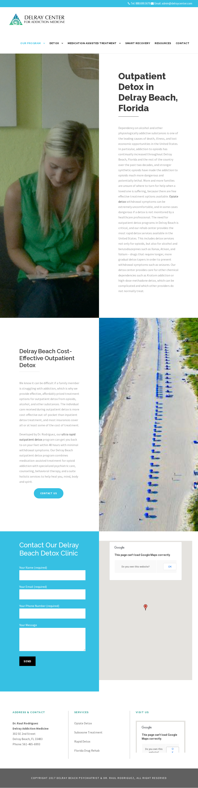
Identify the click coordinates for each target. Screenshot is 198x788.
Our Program (30, 43)
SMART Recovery (137, 43)
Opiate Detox (83, 723)
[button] (145, 607)
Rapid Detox (82, 741)
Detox (54, 43)
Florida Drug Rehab (87, 750)
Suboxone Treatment (88, 732)
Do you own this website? (136, 566)
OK (170, 566)
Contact (182, 43)
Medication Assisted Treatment (92, 43)
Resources (163, 43)
